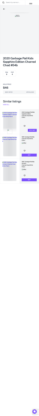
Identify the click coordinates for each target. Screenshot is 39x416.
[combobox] (13, 2)
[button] (34, 411)
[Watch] (24, 126)
